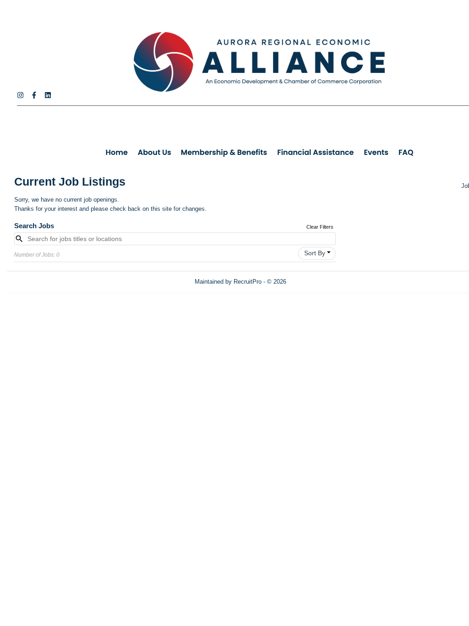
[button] (317, 253)
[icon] (328, 252)
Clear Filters (319, 227)
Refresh (313, 281)
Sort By (314, 253)
